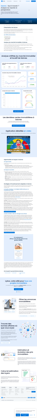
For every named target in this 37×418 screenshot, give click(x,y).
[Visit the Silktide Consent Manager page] (34, 415)
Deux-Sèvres (18, 25)
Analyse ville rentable (8, 25)
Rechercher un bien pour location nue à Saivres (10, 219)
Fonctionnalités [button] (9, 1)
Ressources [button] (15, 1)
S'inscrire (33, 406)
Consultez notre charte (20, 412)
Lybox (4, 25)
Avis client (10, 405)
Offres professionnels (3, 410)
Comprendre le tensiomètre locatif (29, 110)
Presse (10, 408)
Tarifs (20, 1)
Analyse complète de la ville (18, 114)
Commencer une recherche (6, 357)
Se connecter (28, 1)
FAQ (9, 409)
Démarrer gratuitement (18, 299)
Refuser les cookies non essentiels (25, 415)
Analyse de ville (3, 408)
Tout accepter (18, 415)
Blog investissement (3, 409)
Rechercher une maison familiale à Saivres (9, 242)
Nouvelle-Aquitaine (14, 25)
